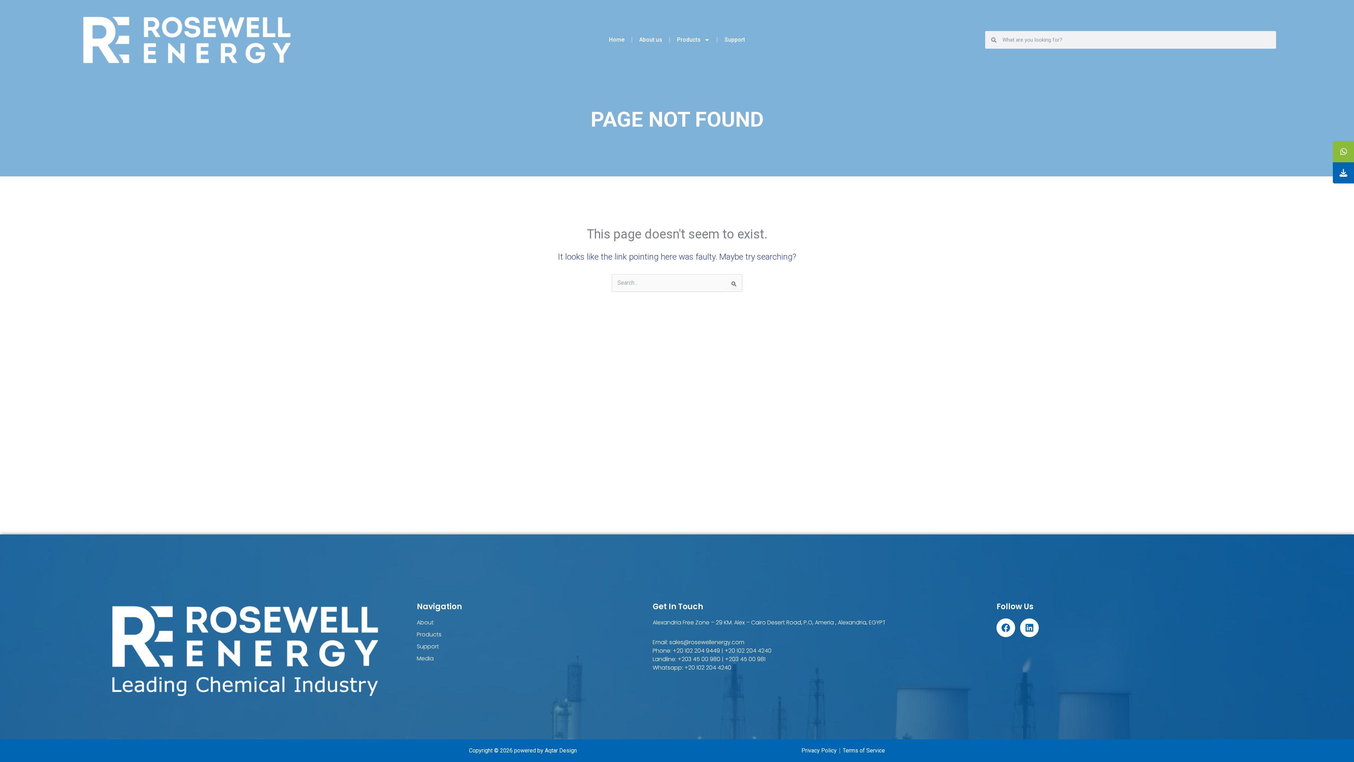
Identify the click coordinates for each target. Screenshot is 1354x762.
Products (689, 39)
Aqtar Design (561, 750)
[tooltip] (1343, 151)
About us (650, 39)
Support (735, 39)
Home (616, 39)
